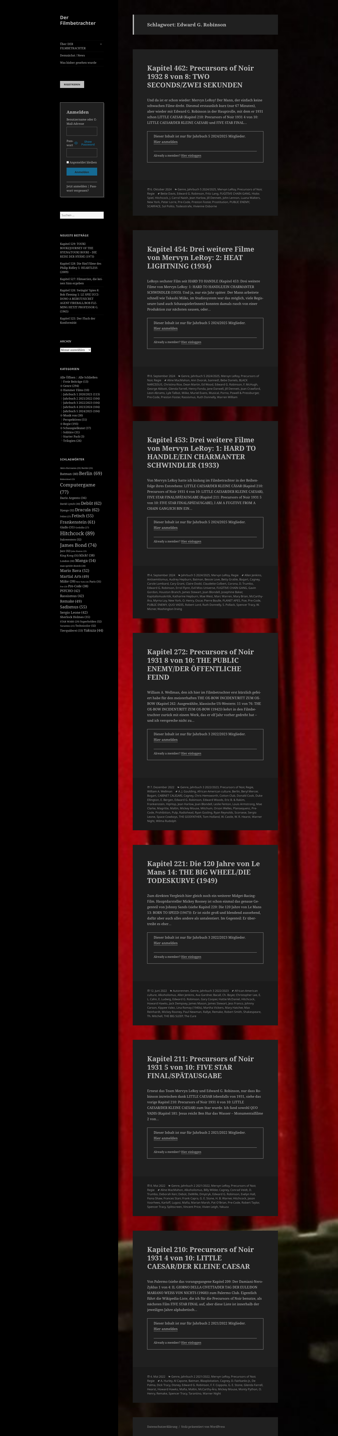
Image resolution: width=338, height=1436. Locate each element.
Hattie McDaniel (229, 999)
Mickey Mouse (189, 808)
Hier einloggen (191, 155)
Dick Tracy (163, 1385)
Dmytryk (205, 1194)
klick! (87, 555)
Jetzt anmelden (77, 186)
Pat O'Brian (218, 1202)
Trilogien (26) (72, 441)
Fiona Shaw (154, 1198)
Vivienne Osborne (205, 206)
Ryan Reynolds (223, 812)
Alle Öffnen (67, 377)
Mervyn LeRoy (226, 189)
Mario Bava (74, 570)
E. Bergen (166, 800)
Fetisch (82, 515)
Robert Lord (193, 605)
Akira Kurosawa (70, 468)
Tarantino (67, 626)
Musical (214, 393)
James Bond (78, 545)
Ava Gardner (204, 995)
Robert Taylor (250, 1202)
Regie (151, 193)
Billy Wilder (211, 1190)
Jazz (65, 551)
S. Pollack (229, 605)
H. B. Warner (223, 1198)
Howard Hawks (157, 1003)
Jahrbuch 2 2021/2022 (195, 1186)
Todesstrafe (184, 206)
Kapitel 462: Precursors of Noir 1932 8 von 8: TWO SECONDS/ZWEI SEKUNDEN (200, 76)
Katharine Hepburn (185, 596)
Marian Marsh (200, 1202)
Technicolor (85, 625)
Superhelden (91, 621)
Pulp (175, 812)
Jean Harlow (197, 198)
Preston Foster (201, 202)
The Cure (190, 1016)
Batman (69, 474)
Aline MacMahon (178, 380)
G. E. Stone (207, 1198)
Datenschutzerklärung (162, 1427)
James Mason (197, 1003)
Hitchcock (77, 533)
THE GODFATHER (190, 817)
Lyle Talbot (173, 393)
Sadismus (73, 607)
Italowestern (70, 539)
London (67, 561)
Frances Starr (172, 1198)
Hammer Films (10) (76, 390)
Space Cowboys (167, 817)
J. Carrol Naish (179, 198)
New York (82, 581)
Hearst (151, 1389)
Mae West (206, 596)
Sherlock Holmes (75, 617)
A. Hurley (166, 1381)
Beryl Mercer (249, 791)
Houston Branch (170, 592)
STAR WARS (69, 621)
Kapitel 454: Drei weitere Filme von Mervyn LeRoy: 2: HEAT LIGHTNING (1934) (200, 257)
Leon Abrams (156, 393)
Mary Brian (240, 596)
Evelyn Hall (248, 1194)
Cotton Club (227, 796)
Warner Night (212, 1393)
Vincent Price (192, 1207)
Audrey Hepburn (180, 579)
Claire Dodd (194, 584)
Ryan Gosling (203, 812)
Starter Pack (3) (73, 436)
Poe (63, 586)
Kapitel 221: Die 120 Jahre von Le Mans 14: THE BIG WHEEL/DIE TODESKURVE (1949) (203, 872)
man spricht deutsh (73, 565)
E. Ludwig (164, 999)
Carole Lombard (158, 584)
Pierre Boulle (212, 600)
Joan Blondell (211, 592)
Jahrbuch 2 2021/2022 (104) (81, 398)
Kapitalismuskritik (159, 596)
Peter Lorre (168, 202)
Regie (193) (70, 424)
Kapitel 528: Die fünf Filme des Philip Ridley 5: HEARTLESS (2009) (80, 268)
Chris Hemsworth (206, 796)
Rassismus (72, 596)
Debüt (91, 503)
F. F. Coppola (218, 1385)
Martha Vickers (213, 1008)
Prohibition (162, 812)
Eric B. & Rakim (235, 800)
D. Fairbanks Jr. (240, 1381)
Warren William (227, 397)
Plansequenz (241, 808)
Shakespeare (252, 1012)
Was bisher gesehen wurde (78, 63)
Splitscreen (174, 1207)
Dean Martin (191, 384)
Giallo (67, 527)
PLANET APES (231, 600)
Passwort (70, 143)
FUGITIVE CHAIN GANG (235, 193)
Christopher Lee (246, 995)
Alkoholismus (167, 995)
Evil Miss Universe (203, 588)
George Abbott (157, 389)
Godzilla (82, 527)
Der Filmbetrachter (78, 20)
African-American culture (214, 791)
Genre (182, 189)
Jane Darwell (215, 389)
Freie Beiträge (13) (75, 382)
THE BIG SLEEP (173, 1016)
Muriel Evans (198, 393)
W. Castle (227, 817)
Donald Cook (245, 796)
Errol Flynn (183, 588)
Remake (71, 601)
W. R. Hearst (242, 817)
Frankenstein (77, 522)
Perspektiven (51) (75, 420)
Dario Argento (73, 498)
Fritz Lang (211, 193)
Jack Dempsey (178, 1003)
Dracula (87, 510)
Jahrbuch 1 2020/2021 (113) (81, 394)
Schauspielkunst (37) (77, 428)
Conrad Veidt (239, 1190)
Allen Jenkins (253, 575)
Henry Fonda (197, 389)
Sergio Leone (74, 612)
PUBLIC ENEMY (239, 202)
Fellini (65, 516)
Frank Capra (190, 1198)
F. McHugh (250, 384)
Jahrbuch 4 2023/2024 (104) (81, 407)
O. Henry (188, 600)
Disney (176, 1385)
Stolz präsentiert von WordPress (203, 1427)
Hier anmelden (166, 142)
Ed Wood (207, 384)
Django (67, 510)
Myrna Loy (160, 600)
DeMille (193, 1194)
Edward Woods (213, 800)
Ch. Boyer (228, 995)
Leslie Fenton (222, 804)
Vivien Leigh (210, 1207)
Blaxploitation (209, 1381)
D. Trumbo (246, 584)
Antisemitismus (157, 579)
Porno (224, 393)
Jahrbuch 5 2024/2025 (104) (81, 411)
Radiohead (186, 812)
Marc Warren (223, 596)
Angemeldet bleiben (83, 162)
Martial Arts (74, 576)
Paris (95, 581)
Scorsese (240, 812)
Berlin (90, 473)
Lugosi (176, 1202)
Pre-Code (78, 586)
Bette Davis (168, 193)
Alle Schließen (88, 377)
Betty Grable (229, 579)
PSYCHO (70, 591)
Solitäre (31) (71, 432)
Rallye (207, 1012)
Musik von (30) (73, 415)
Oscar (199, 600)
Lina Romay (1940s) (189, 1008)
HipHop (171, 804)
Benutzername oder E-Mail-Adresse (82, 122)
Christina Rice (173, 384)
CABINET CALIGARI (170, 796)
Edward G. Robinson (190, 193)
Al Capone (180, 1381)
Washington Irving (169, 609)
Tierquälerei (71, 630)
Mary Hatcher (234, 1008)
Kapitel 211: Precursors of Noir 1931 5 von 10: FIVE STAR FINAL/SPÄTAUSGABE (200, 1067)
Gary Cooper (209, 999)
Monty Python (248, 1389)
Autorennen (181, 991)
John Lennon (231, 198)
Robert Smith (233, 1012)
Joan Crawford (250, 389)
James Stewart (191, 592)
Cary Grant (177, 584)
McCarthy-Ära (207, 1389)
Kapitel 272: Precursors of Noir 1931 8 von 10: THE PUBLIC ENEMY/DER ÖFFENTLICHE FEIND (200, 664)
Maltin (174, 808)
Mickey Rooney (172, 1012)
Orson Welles (223, 808)
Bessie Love (212, 579)
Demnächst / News (72, 55)
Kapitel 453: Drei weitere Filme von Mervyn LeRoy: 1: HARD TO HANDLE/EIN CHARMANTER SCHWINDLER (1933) (201, 452)
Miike (67, 581)
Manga (85, 560)
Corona (233, 584)
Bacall (217, 995)
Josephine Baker (231, 592)
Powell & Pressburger (244, 393)
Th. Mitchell (154, 1016)
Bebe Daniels (229, 380)
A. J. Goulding (187, 791)
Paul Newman (192, 1012)
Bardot (87, 468)
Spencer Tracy (245, 605)
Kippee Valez (166, 1008)
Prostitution (220, 202)
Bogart (243, 579)
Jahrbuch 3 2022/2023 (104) (81, 403)
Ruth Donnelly (206, 397)
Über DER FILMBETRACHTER (73, 46)
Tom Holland (211, 817)
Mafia (186, 1202)
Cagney (254, 579)
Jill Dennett (214, 198)
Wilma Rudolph (166, 821)
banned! (213, 380)
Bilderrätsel (67, 479)
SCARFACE (154, 206)
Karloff (165, 1202)
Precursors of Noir (249, 189)
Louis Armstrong (243, 804)
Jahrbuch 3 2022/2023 (204, 787)
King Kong (69, 555)
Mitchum (206, 808)
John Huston (79, 551)
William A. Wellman (159, 791)
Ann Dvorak (199, 380)
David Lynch (70, 503)
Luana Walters (250, 198)
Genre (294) (71, 386)
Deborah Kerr (168, 1194)
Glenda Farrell (177, 389)
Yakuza (93, 630)
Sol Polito (168, 206)
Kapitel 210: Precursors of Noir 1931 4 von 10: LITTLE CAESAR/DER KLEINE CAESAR (200, 1258)
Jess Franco (235, 1003)
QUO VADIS (176, 605)
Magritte (163, 808)
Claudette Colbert (214, 584)
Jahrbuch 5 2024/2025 (201, 189)
